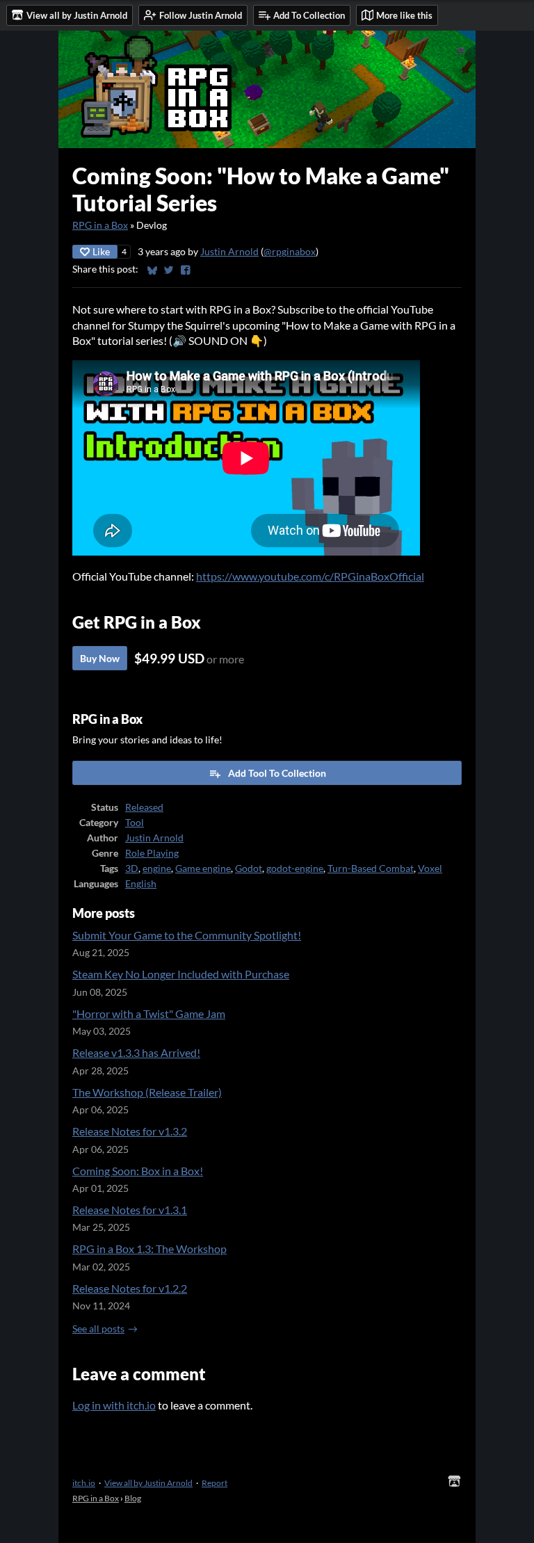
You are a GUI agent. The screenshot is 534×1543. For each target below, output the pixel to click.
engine (157, 868)
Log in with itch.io (114, 1405)
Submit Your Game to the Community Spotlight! (186, 935)
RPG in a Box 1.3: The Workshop (149, 1248)
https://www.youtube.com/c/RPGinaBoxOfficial (310, 576)
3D (131, 868)
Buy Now (100, 658)
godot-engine (294, 868)
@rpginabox (290, 251)
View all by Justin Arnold (148, 1483)
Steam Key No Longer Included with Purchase (180, 973)
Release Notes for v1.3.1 (129, 1209)
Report (214, 1483)
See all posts (98, 1328)
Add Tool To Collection (277, 773)
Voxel (430, 868)
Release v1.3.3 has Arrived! (136, 1052)
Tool (134, 822)
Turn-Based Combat (370, 868)
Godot (248, 868)
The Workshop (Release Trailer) (147, 1092)
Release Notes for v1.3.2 (129, 1131)
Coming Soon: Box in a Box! (137, 1170)
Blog (132, 1498)
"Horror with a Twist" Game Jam (148, 1013)
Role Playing (152, 853)
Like (101, 251)
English (140, 883)
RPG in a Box (100, 225)
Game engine (203, 868)
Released (144, 807)
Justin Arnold (229, 251)
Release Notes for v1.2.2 (129, 1288)
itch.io (83, 1483)
